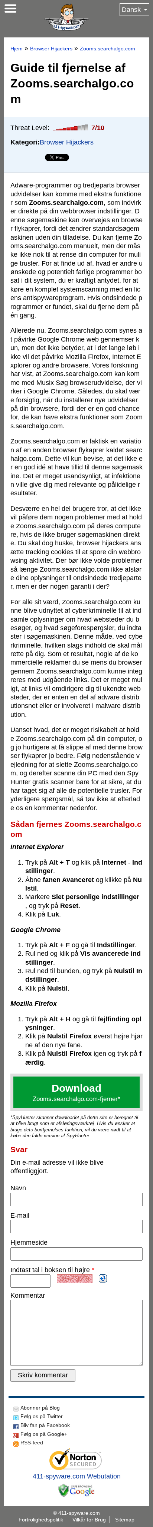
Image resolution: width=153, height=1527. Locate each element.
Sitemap (124, 1520)
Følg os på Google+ (43, 1434)
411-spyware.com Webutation (77, 1476)
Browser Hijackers (51, 48)
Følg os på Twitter (41, 1416)
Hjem (16, 48)
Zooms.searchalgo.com (107, 48)
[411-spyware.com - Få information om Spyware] (66, 17)
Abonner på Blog (40, 1408)
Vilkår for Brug (89, 1520)
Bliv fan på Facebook (45, 1425)
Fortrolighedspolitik (41, 1520)
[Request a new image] (103, 1278)
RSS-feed (31, 1443)
